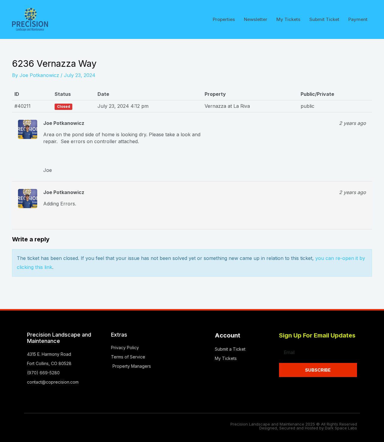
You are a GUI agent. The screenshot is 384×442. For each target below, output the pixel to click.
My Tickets (288, 19)
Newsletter (255, 19)
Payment (358, 19)
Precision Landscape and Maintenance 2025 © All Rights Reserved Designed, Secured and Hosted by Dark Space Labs (293, 426)
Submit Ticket (324, 19)
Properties (224, 19)
